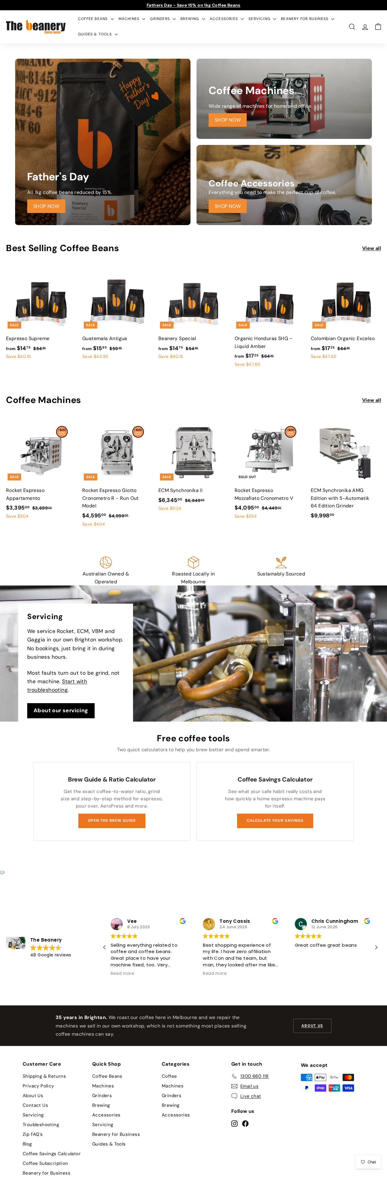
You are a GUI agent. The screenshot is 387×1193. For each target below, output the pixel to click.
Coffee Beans (93, 18)
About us (312, 1025)
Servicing (260, 18)
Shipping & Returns (44, 1076)
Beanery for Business (305, 18)
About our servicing (61, 710)
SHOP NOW (46, 206)
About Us (33, 1096)
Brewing (190, 18)
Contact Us (35, 1105)
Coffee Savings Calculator (52, 1154)
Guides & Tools (95, 34)
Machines (130, 18)
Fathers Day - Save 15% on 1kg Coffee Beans (193, 5)
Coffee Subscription (45, 1163)
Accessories (224, 18)
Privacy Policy (38, 1086)
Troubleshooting (41, 1125)
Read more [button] (123, 973)
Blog (27, 1144)
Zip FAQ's (33, 1134)
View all (371, 248)
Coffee (169, 1076)
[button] (376, 947)
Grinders (160, 18)
